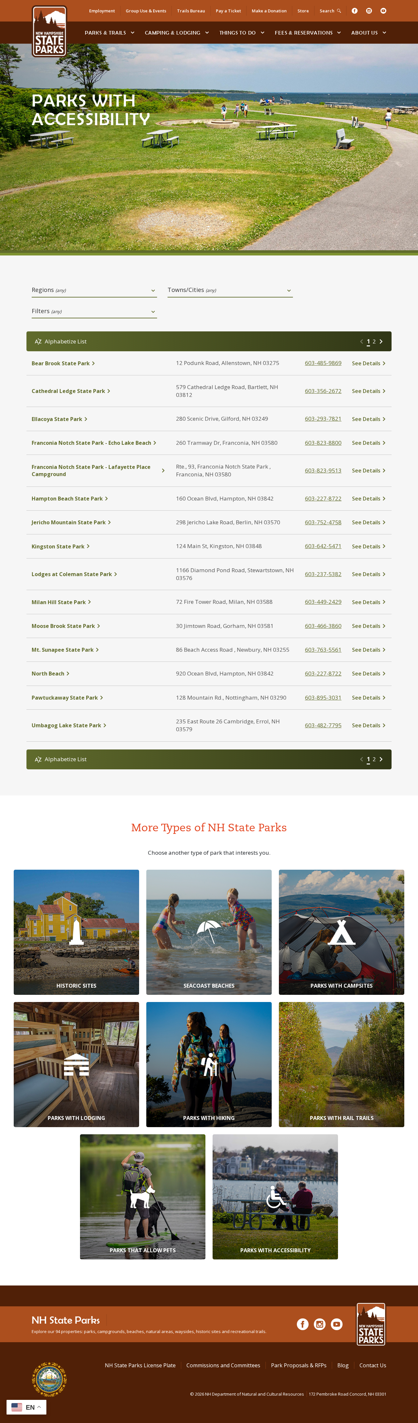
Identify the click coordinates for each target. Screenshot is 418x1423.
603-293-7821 (323, 418)
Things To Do (237, 32)
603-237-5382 (323, 574)
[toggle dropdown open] (153, 291)
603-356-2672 (323, 391)
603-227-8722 (323, 498)
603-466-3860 (323, 626)
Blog (343, 1365)
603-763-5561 (323, 649)
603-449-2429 (323, 601)
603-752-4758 (323, 522)
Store (303, 11)
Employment (102, 11)
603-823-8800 (323, 442)
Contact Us (373, 1365)
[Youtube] (383, 11)
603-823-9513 (323, 470)
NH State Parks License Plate (140, 1365)
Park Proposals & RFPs (299, 1365)
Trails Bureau (191, 11)
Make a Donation (269, 11)
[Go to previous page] (361, 341)
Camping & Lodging (173, 32)
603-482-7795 (323, 725)
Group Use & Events (146, 11)
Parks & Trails (105, 32)
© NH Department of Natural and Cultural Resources (288, 1394)
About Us (364, 32)
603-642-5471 (323, 546)
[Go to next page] (381, 341)
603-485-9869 (323, 363)
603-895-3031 (323, 697)
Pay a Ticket (228, 11)
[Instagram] (369, 11)
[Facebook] (355, 11)
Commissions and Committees (223, 1365)
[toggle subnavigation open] (133, 33)
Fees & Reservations (303, 32)
